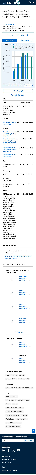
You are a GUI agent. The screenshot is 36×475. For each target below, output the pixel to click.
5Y (13, 35)
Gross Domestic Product (13, 415)
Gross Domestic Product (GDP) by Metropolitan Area (9, 134)
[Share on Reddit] (19, 95)
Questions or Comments (9, 459)
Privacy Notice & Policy (9, 470)
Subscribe (28, 440)
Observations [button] (7, 24)
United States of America (13, 423)
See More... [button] (19, 332)
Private (8, 404)
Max (22, 35)
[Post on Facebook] (16, 95)
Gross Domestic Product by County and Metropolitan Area (9, 150)
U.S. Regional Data (24, 379)
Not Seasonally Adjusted (13, 426)
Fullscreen (28, 86)
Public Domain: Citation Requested (16, 419)
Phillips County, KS (11, 375)
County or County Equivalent (14, 411)
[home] (11, 2)
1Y (8, 35)
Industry (14, 404)
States (14, 379)
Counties (22, 375)
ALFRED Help (6, 462)
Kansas (8, 379)
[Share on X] (12, 95)
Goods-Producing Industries (14, 400)
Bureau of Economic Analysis (15, 408)
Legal (4, 467)
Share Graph (17, 91)
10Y (17, 35)
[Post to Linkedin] (22, 95)
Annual (25, 415)
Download (24, 40)
